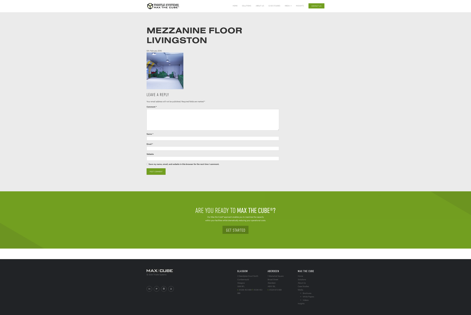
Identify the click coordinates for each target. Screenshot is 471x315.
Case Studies (274, 6)
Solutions (246, 6)
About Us (260, 6)
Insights (300, 6)
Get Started (235, 230)
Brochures (307, 293)
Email (150, 144)
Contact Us (316, 6)
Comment (152, 106)
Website (150, 154)
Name (150, 133)
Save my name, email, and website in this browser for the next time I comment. (184, 164)
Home (235, 6)
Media (287, 6)
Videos (305, 300)
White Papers (308, 296)
